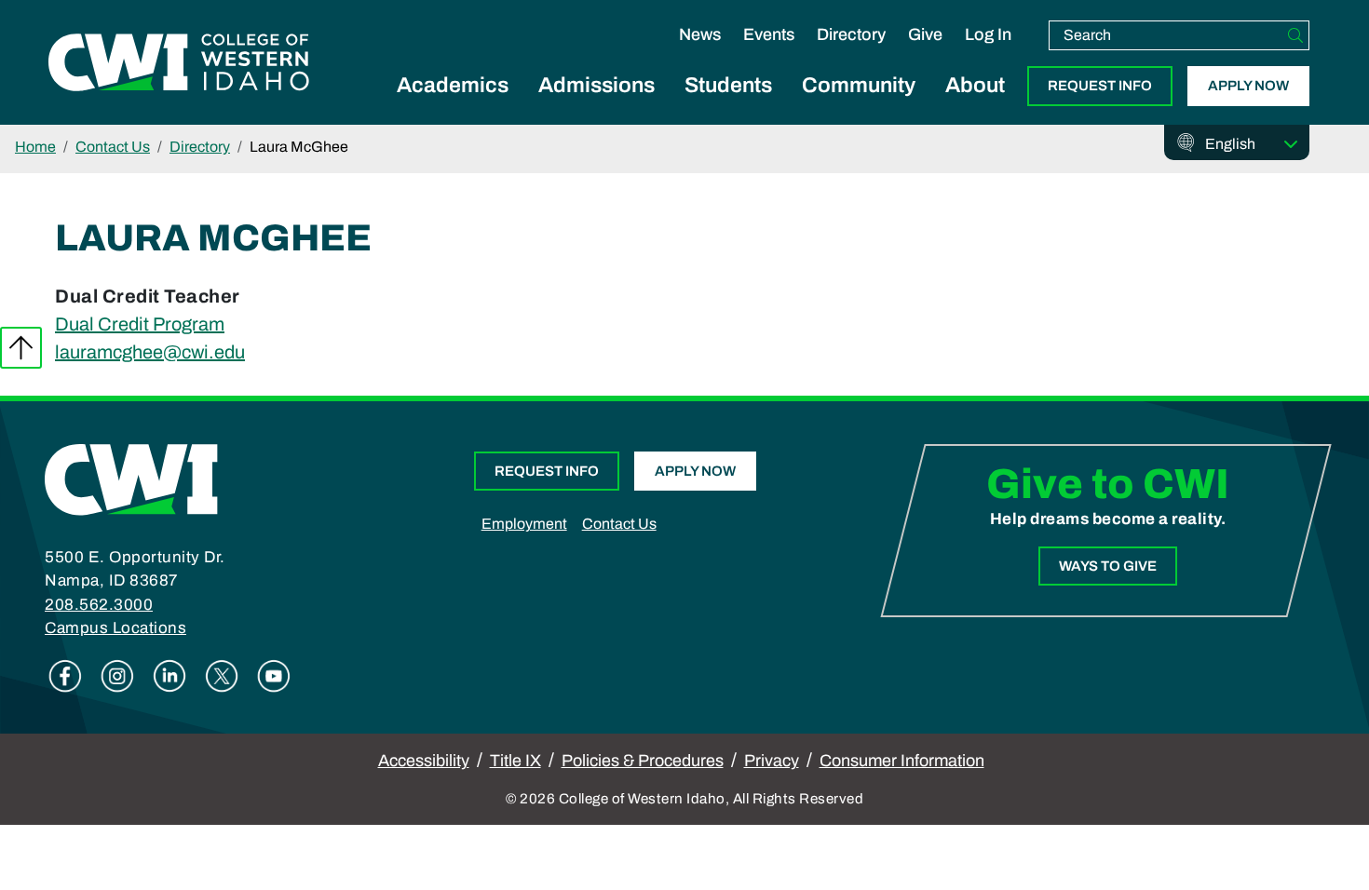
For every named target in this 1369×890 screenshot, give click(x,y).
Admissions (596, 85)
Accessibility (423, 760)
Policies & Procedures (643, 760)
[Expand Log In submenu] (988, 54)
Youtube (273, 675)
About (975, 85)
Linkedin (169, 675)
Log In (988, 34)
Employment (524, 524)
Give (925, 34)
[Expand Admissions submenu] (596, 106)
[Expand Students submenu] (728, 106)
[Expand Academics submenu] (452, 106)
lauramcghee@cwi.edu (150, 352)
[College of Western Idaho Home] (178, 62)
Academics (452, 85)
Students (728, 85)
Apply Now (1248, 85)
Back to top (21, 348)
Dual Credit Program (139, 324)
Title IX (515, 760)
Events (768, 34)
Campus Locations (115, 628)
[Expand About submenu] (975, 106)
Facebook (65, 675)
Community (858, 85)
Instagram (117, 675)
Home (35, 147)
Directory (851, 34)
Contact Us (112, 147)
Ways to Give (1108, 566)
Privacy (771, 760)
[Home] (131, 478)
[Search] (1295, 35)
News (700, 34)
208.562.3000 (99, 605)
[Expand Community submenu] (858, 106)
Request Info (1100, 85)
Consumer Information (902, 760)
